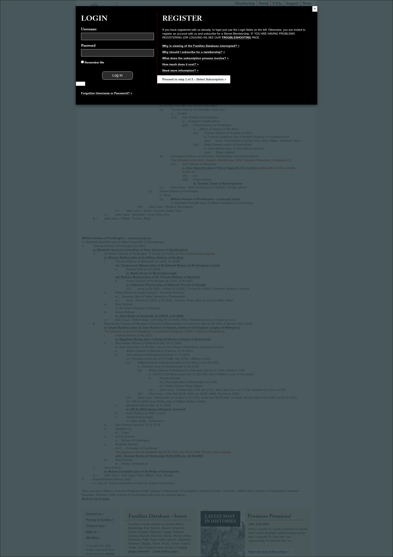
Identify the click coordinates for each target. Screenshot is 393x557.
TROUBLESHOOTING (236, 37)
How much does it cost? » (180, 64)
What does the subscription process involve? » (195, 58)
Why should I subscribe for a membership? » (193, 52)
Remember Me (94, 62)
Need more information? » (180, 70)
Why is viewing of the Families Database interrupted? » (200, 45)
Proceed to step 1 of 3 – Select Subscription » (194, 79)
